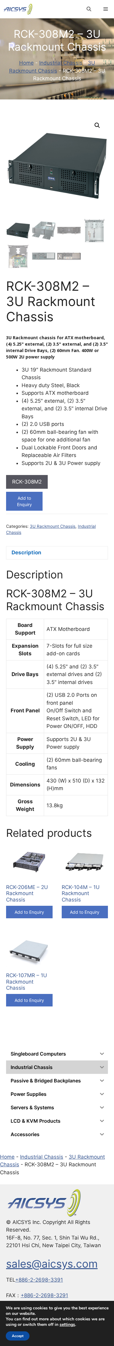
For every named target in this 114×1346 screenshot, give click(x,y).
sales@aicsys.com (52, 1263)
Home (26, 63)
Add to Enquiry (24, 501)
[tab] (57, 553)
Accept (17, 1335)
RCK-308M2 (27, 482)
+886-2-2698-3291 (44, 1295)
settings (67, 1324)
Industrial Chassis (60, 63)
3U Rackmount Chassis (52, 526)
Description (26, 552)
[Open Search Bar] (89, 9)
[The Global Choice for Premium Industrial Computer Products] (18, 9)
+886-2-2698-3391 (39, 1280)
